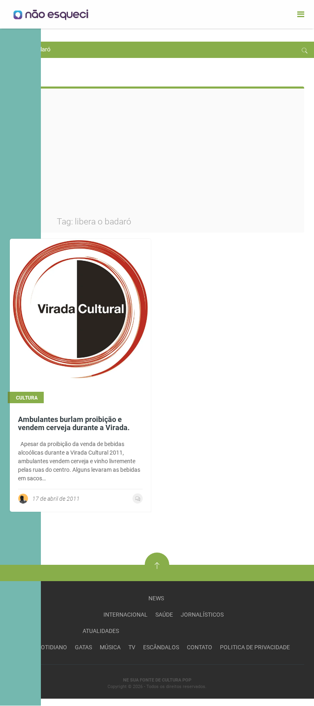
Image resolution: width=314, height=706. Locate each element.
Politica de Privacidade (255, 647)
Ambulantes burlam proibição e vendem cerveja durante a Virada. (74, 423)
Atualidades (101, 631)
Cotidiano (52, 647)
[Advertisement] (177, 156)
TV (131, 647)
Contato (199, 647)
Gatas (83, 647)
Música (110, 647)
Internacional (125, 614)
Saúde (164, 614)
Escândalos (161, 647)
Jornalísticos (202, 614)
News (156, 598)
